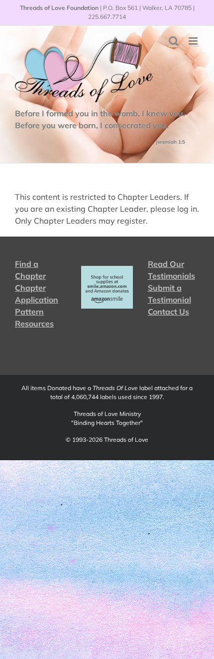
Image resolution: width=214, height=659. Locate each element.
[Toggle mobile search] (174, 41)
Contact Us (168, 312)
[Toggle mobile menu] (194, 41)
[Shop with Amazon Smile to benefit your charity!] (106, 287)
